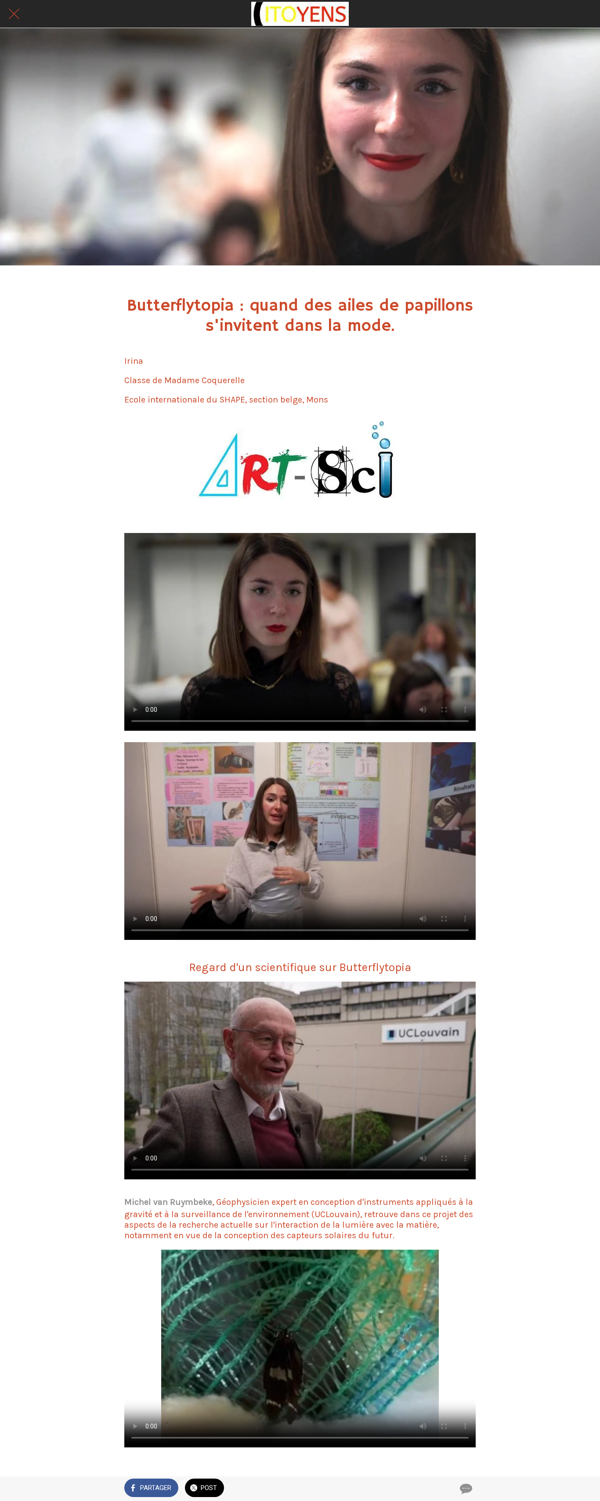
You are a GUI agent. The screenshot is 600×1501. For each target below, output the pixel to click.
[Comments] (465, 1488)
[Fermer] (14, 14)
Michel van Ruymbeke (168, 1202)
